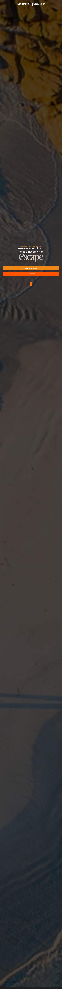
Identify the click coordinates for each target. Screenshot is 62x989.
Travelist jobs (31, 273)
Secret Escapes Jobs (31, 268)
